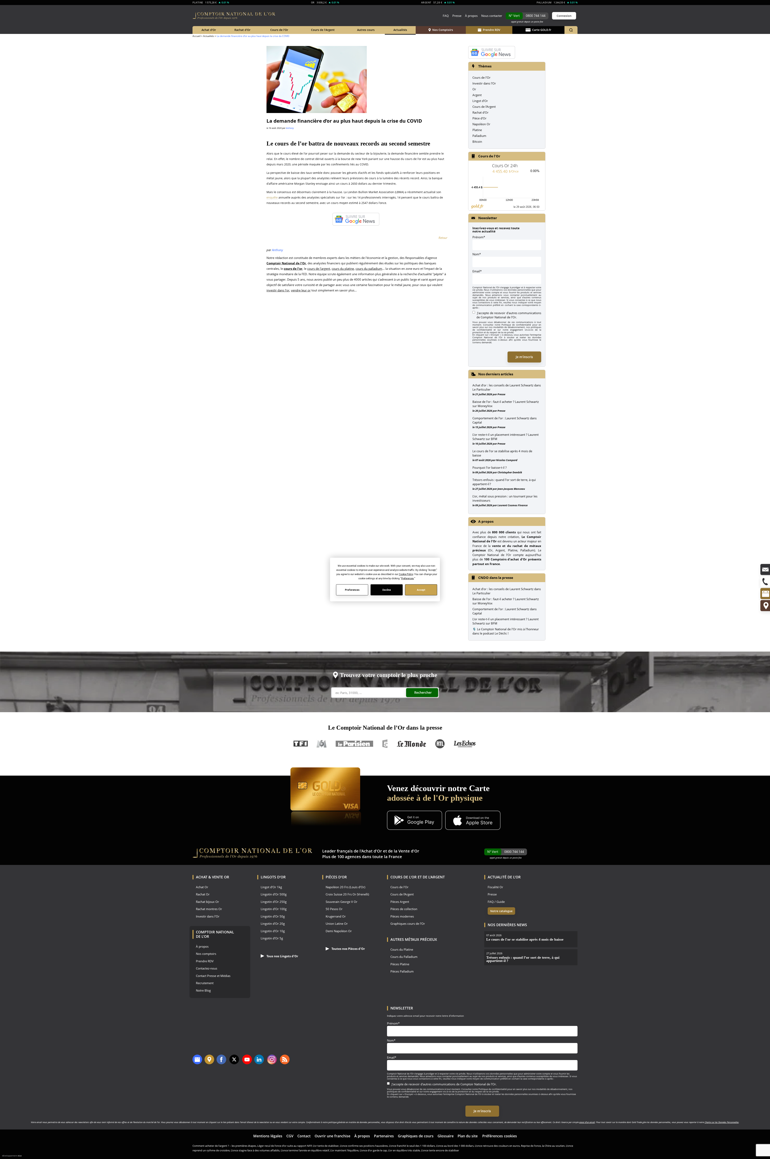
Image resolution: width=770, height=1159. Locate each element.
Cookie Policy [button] (406, 574)
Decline (386, 589)
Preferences (352, 589)
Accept (421, 589)
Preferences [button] (407, 578)
